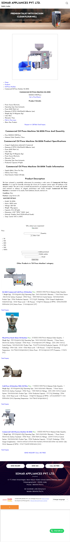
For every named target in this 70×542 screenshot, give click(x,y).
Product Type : (8, 299)
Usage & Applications (11, 145)
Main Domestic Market (12, 175)
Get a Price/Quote (35, 97)
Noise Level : (23, 302)
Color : (13, 302)
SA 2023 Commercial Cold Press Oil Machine (17, 292)
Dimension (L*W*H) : (24, 444)
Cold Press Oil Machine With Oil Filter (15, 386)
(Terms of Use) (45, 498)
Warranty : (53, 294)
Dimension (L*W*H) (11, 147)
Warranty (8, 158)
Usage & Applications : (32, 442)
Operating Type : (36, 294)
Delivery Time (9, 172)
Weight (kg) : (14, 294)
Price (6, 135)
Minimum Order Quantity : (55, 338)
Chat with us (58, 531)
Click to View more (10, 120)
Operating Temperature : (31, 398)
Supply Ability (9, 170)
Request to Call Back (31, 124)
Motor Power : (25, 304)
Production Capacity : (26, 299)
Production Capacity (11, 162)
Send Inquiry (41, 124)
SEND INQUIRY (29, 453)
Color (6, 151)
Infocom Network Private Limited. (38, 500)
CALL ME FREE (40, 453)
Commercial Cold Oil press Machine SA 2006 (17, 432)
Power (7, 149)
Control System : (53, 297)
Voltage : (55, 343)
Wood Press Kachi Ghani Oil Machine (14, 338)
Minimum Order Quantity (12, 137)
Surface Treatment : (19, 297)
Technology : (43, 299)
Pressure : (36, 302)
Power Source (9, 156)
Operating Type (10, 160)
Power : (35, 297)
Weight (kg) (8, 154)
